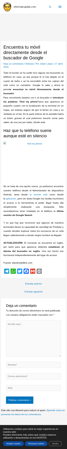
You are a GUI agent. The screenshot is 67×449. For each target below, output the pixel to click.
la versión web (37, 194)
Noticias (30, 64)
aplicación (11, 198)
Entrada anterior (33, 284)
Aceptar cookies (13, 444)
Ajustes (55, 444)
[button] (50, 6)
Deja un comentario (13, 64)
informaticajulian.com (25, 7)
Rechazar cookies (36, 444)
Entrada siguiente (34, 291)
